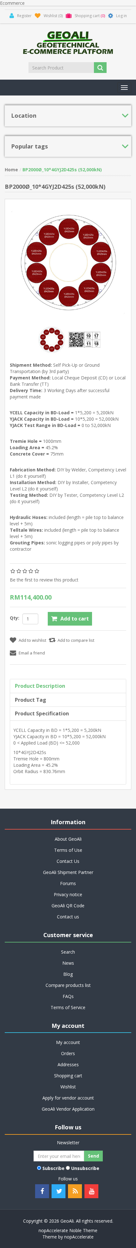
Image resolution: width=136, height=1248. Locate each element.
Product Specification (42, 713)
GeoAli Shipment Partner (68, 872)
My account (68, 1042)
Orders (68, 1053)
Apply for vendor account (68, 1098)
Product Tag (30, 699)
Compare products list (68, 985)
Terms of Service (68, 1007)
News (68, 963)
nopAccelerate (79, 1237)
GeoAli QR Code (68, 906)
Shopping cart (68, 1076)
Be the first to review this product (44, 580)
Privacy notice (68, 894)
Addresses (68, 1064)
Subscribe (53, 1168)
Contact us (68, 917)
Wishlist (68, 1087)
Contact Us (68, 861)
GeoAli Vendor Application (68, 1109)
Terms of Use (68, 850)
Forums (68, 883)
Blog (68, 974)
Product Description (40, 685)
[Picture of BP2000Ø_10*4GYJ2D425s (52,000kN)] (52, 339)
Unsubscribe (85, 1168)
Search (68, 952)
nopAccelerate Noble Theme (68, 1230)
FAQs (68, 996)
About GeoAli (68, 839)
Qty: (14, 618)
